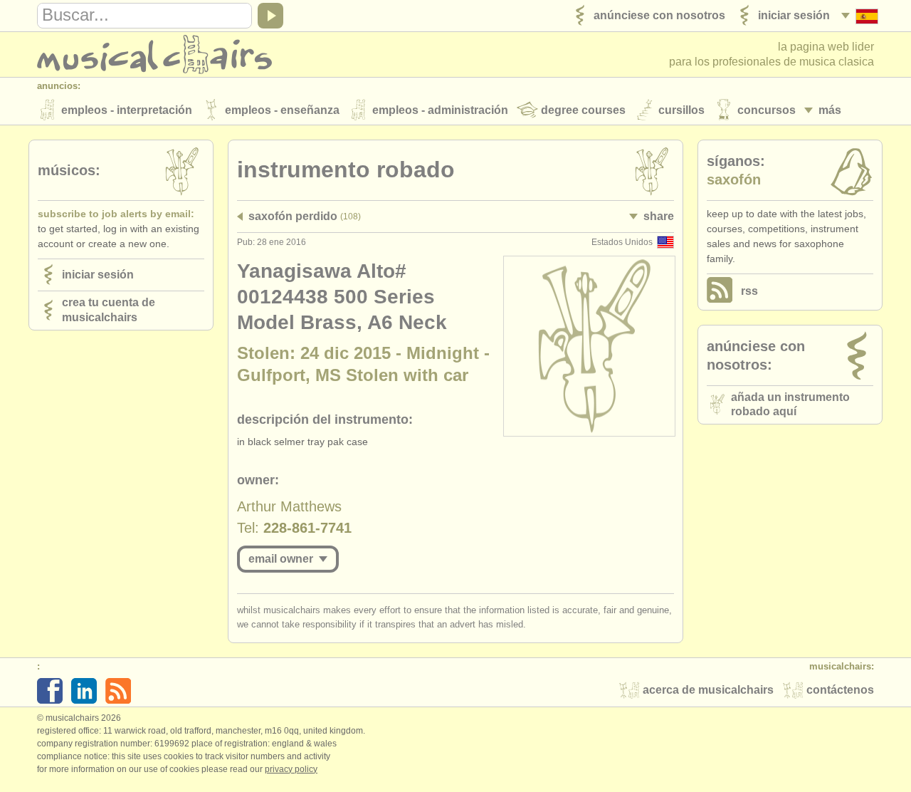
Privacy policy (291, 769)
